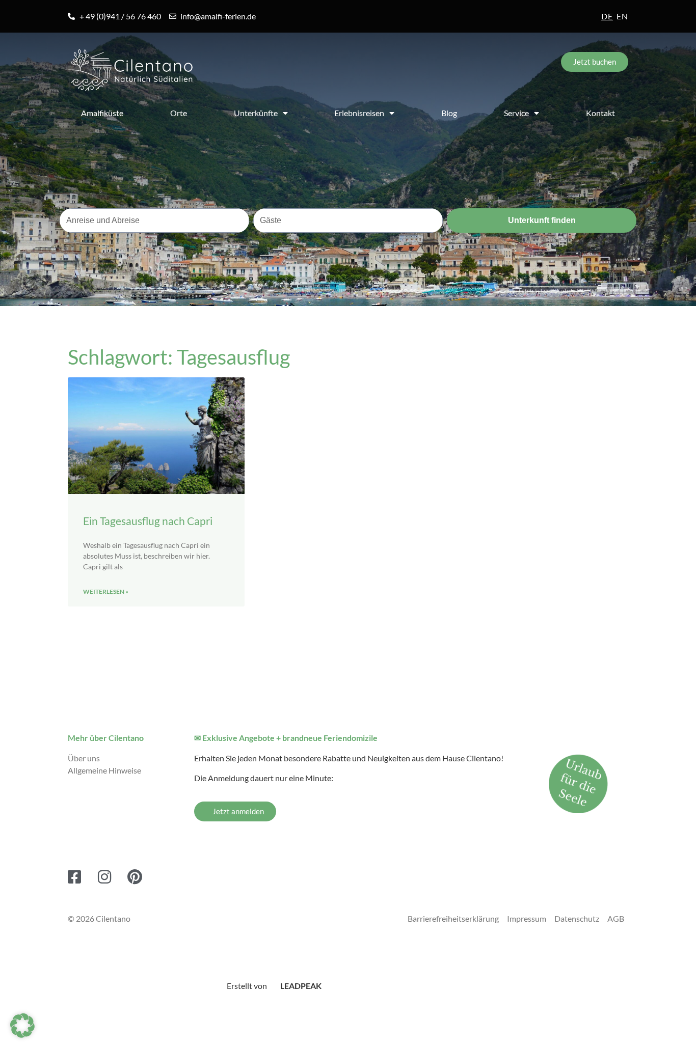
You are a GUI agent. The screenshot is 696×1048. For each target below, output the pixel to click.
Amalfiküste (102, 113)
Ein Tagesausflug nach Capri (147, 520)
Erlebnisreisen (359, 113)
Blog (449, 113)
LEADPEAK (300, 985)
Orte (178, 113)
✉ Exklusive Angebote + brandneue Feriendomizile (286, 737)
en (622, 16)
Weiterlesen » (105, 591)
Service (516, 113)
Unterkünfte (256, 113)
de (607, 16)
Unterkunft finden (542, 220)
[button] (22, 1025)
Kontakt (600, 113)
